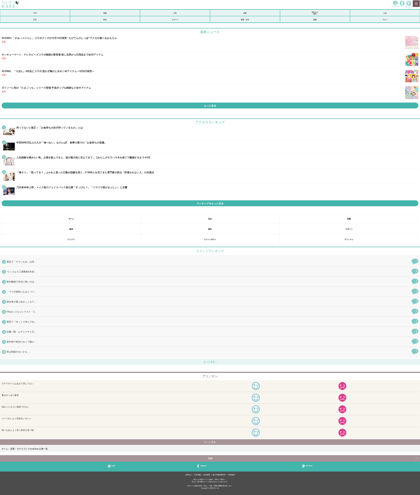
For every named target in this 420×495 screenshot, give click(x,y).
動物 (315, 19)
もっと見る (210, 105)
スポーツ (175, 19)
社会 (35, 19)
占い (402, 6)
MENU (416, 3)
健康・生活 (245, 19)
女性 (175, 13)
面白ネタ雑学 (315, 13)
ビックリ (71, 239)
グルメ (385, 19)
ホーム (71, 219)
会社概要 (206, 475)
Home (113, 465)
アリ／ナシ (348, 239)
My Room (309, 465)
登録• (408, 7)
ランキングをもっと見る (210, 203)
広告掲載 (197, 475)
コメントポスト (210, 239)
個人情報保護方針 (219, 475)
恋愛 (245, 13)
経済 (71, 229)
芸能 (105, 13)
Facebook (203, 465)
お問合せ (188, 475)
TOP (35, 13)
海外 (210, 229)
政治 (105, 19)
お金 (385, 13)
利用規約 (231, 475)
